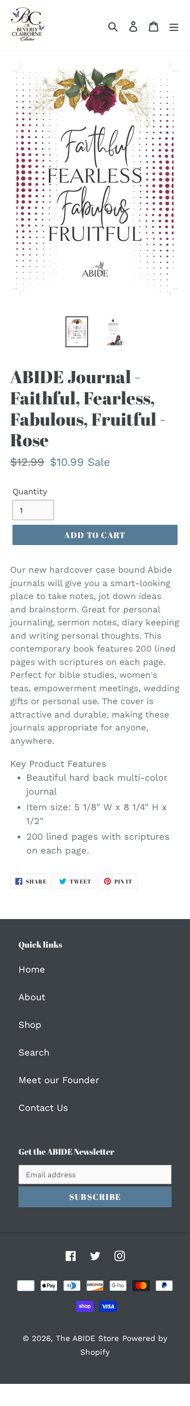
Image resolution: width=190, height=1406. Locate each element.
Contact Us (43, 1107)
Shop (30, 1024)
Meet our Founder (58, 1080)
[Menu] (174, 25)
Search (33, 1052)
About (31, 997)
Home (31, 969)
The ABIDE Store (87, 1338)
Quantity (29, 491)
